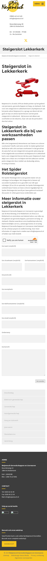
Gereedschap (9, 407)
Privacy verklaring (37, 555)
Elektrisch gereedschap (13, 400)
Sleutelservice (9, 434)
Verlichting (8, 441)
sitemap (6, 555)
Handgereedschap (11, 413)
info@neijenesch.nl (12, 497)
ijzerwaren (8, 427)
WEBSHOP (9, 544)
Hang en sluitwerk (11, 420)
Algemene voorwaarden (23, 558)
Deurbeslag (8, 393)
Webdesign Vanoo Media (20, 555)
